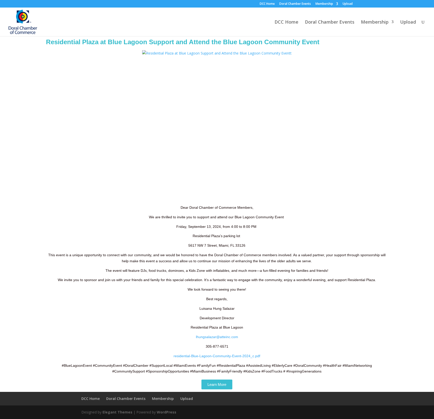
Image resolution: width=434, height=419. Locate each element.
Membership (324, 4)
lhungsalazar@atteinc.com (217, 337)
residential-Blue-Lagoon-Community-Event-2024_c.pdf (217, 356)
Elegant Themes (117, 412)
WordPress (166, 412)
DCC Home (267, 4)
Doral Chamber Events (295, 4)
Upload (348, 4)
